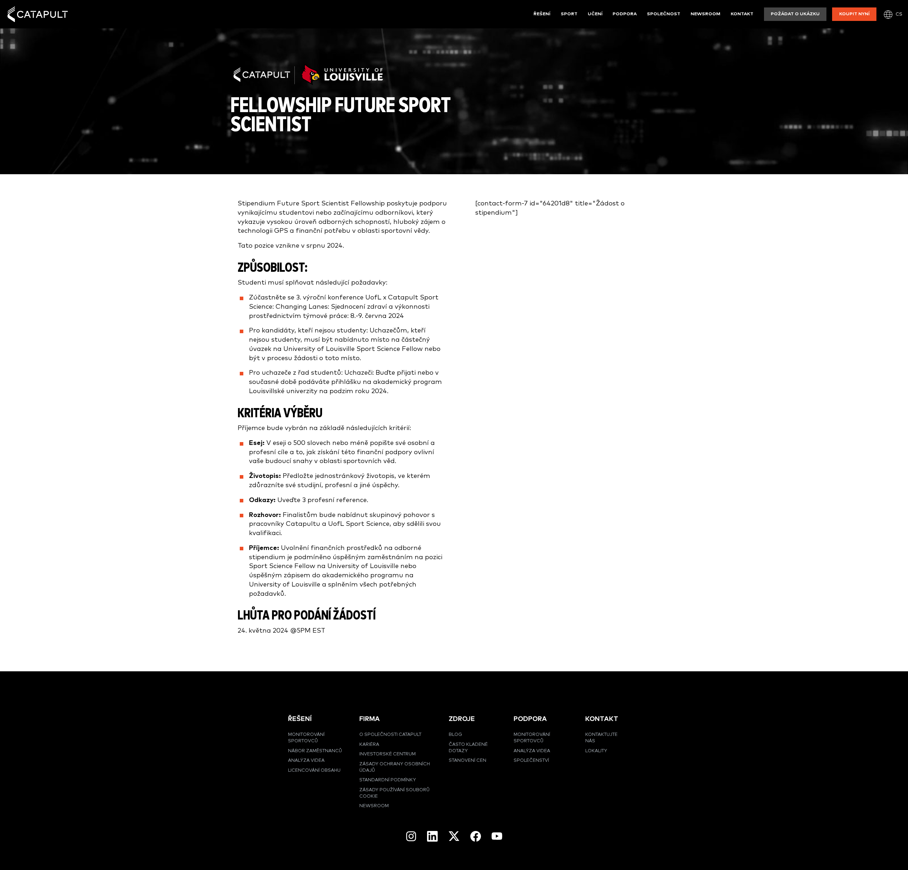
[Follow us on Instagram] (411, 836)
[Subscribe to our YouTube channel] (497, 836)
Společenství (531, 760)
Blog (455, 734)
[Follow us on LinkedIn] (432, 836)
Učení (595, 14)
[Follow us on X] (454, 836)
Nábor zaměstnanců (315, 751)
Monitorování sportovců (306, 737)
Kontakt (742, 14)
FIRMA (369, 719)
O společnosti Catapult (390, 734)
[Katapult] (37, 14)
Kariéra (369, 744)
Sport (569, 14)
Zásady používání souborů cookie (394, 793)
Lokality (596, 751)
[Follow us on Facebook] (475, 836)
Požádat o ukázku (795, 14)
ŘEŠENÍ (300, 719)
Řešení (541, 14)
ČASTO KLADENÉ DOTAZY (468, 747)
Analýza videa (306, 760)
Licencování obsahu (314, 770)
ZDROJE (462, 719)
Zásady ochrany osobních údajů (394, 767)
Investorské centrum (387, 754)
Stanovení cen (467, 760)
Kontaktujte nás (601, 737)
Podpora (625, 14)
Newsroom (705, 14)
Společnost (663, 14)
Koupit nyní (854, 14)
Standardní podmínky (387, 780)
